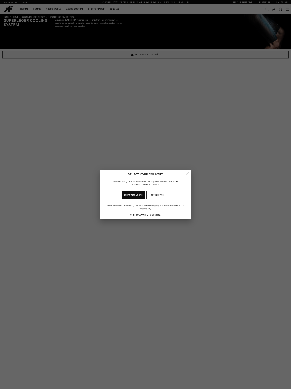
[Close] (187, 174)
